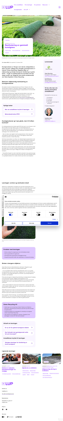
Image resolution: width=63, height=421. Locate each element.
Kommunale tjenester (25, 50)
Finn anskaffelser (18, 4)
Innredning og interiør (26, 372)
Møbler (28, 374)
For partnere (37, 4)
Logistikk (24, 374)
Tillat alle (49, 223)
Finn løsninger (28, 4)
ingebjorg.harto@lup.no (50, 121)
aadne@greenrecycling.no (51, 82)
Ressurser (45, 4)
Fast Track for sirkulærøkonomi (27, 97)
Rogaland (7, 52)
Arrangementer (18, 9)
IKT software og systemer (6, 373)
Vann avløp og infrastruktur (47, 377)
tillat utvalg (31, 223)
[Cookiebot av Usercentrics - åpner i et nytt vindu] (52, 197)
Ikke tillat (13, 223)
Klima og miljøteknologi (16, 50)
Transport (32, 374)
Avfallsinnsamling (26, 370)
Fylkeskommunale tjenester (54, 373)
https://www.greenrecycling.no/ (52, 76)
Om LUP (26, 9)
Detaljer (54, 219)
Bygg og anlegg (8, 50)
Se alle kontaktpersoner (8, 393)
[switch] (24, 215)
